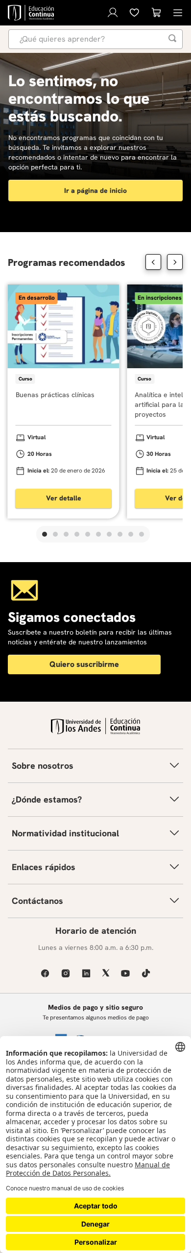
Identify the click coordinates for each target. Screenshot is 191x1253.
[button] (44, 534)
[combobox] (95, 39)
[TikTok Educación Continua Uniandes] (146, 973)
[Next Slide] (175, 262)
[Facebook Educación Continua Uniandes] (45, 973)
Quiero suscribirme (84, 664)
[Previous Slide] (153, 262)
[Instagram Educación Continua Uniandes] (65, 973)
